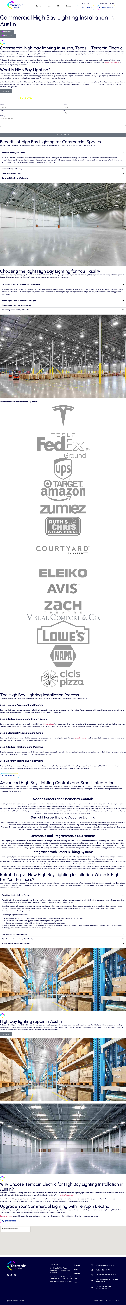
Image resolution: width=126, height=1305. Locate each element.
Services (39, 6)
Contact (69, 6)
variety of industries (66, 1195)
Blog (59, 6)
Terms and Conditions (111, 1301)
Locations (77, 1274)
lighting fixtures (48, 724)
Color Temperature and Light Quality (15, 310)
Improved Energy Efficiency (12, 169)
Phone (2, 110)
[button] (63, 152)
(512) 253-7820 (86, 7)
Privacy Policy (98, 1301)
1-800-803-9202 (55, 1279)
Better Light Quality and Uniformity (15, 178)
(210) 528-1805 (107, 7)
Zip (64, 110)
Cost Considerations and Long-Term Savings (18, 939)
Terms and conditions (108, 131)
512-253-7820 (24, 97)
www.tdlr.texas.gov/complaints (60, 1281)
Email (65, 105)
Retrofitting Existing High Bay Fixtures (16, 895)
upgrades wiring (80, 738)
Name (2, 105)
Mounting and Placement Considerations (16, 305)
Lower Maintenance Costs (11, 173)
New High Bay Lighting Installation (14, 934)
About (50, 6)
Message (3, 116)
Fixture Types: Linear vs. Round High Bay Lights (19, 300)
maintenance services (112, 62)
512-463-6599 (67, 1279)
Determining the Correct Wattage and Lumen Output (21, 284)
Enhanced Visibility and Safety (13, 153)
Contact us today (6, 1216)
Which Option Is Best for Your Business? (16, 943)
